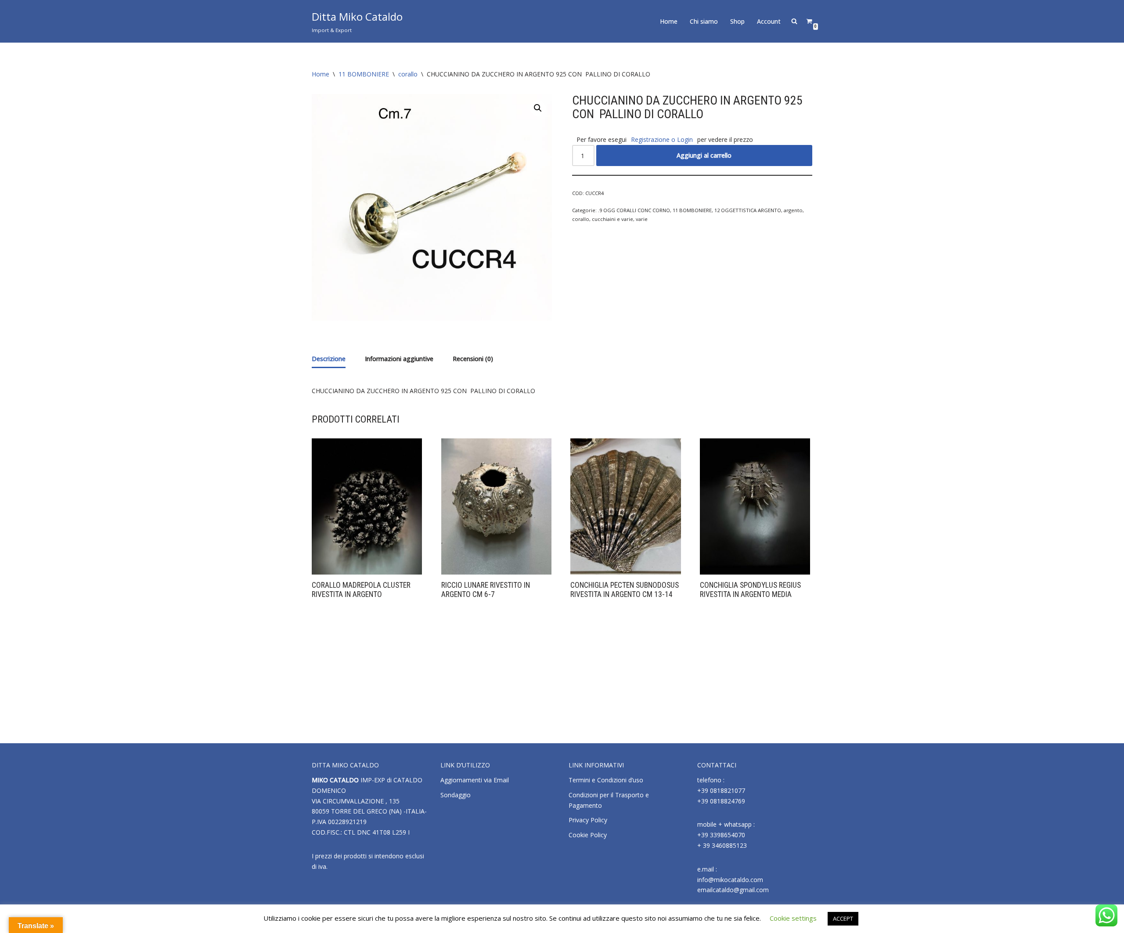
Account (769, 21)
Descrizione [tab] (329, 358)
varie (642, 219)
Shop (737, 21)
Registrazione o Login (662, 139)
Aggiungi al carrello (704, 155)
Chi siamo (704, 21)
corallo (408, 74)
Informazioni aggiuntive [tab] (399, 358)
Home (668, 21)
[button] (538, 108)
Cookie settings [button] (793, 918)
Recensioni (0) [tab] (473, 358)
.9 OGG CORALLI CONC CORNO (634, 210)
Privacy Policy (588, 820)
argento (793, 210)
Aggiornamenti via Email (474, 780)
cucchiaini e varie (612, 219)
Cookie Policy (588, 835)
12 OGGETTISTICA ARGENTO (747, 210)
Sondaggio (455, 795)
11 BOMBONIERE (364, 74)
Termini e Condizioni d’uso (606, 780)
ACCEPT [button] (843, 918)
